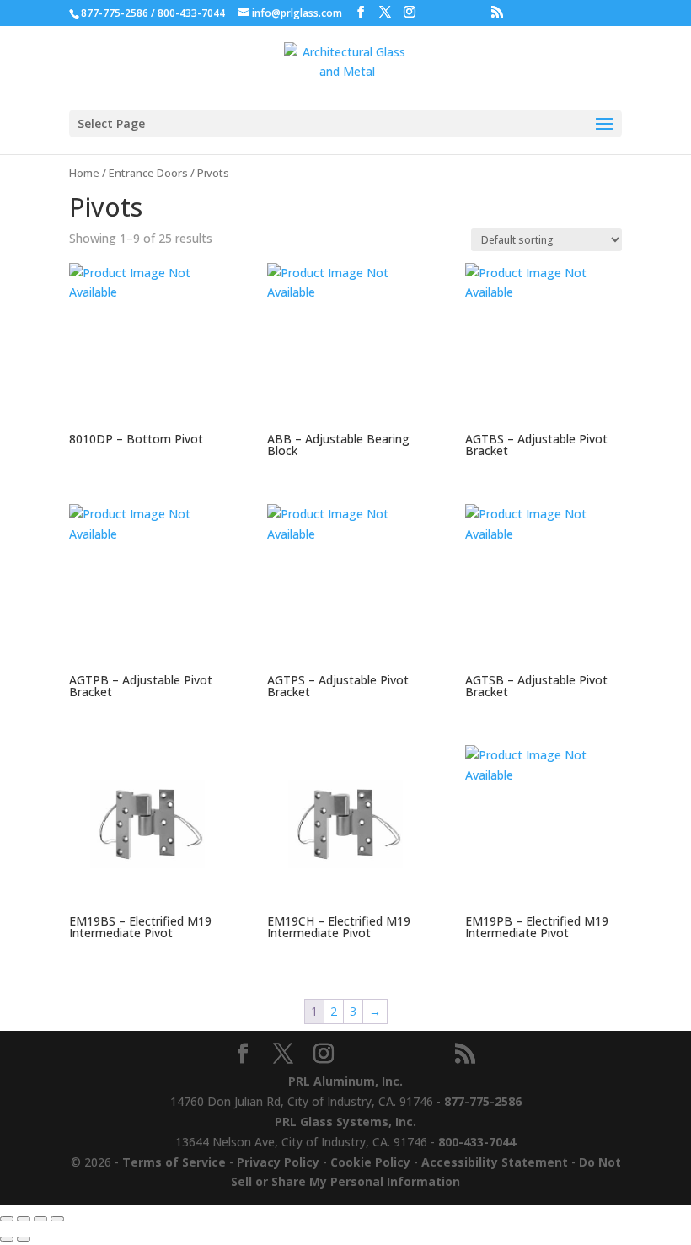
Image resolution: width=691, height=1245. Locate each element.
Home (84, 172)
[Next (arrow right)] (23, 1239)
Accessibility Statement (494, 1162)
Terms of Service (174, 1162)
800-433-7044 (191, 13)
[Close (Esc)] (57, 1218)
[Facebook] (361, 12)
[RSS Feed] (497, 12)
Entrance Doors (148, 172)
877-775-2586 (114, 13)
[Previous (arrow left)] (6, 1239)
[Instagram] (409, 12)
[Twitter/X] (385, 12)
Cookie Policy (370, 1162)
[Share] (40, 1218)
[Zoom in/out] (6, 1218)
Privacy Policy (278, 1162)
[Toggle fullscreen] (23, 1218)
